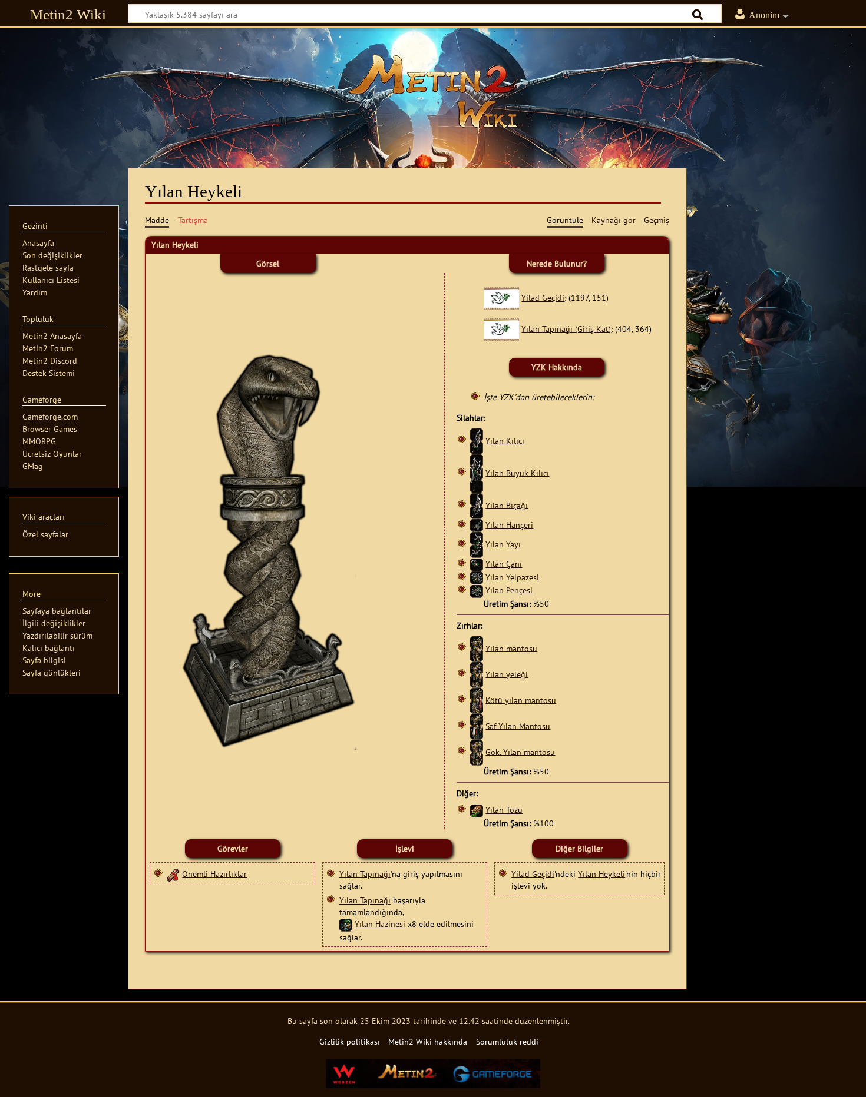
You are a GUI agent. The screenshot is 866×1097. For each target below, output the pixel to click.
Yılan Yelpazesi (512, 577)
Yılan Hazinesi (380, 923)
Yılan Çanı (503, 563)
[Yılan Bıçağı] (476, 504)
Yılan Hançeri (509, 524)
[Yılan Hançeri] (476, 524)
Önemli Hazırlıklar (214, 873)
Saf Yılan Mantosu (517, 725)
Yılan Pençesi (509, 590)
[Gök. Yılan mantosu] (476, 751)
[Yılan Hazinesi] (345, 923)
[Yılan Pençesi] (476, 590)
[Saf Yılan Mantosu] (476, 725)
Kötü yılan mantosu (520, 699)
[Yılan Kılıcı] (476, 440)
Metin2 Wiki (68, 14)
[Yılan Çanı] (476, 563)
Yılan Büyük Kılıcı (517, 472)
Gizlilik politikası (349, 1041)
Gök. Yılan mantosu (520, 751)
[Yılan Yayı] (476, 544)
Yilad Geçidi (542, 297)
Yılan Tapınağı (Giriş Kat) (566, 328)
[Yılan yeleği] (476, 673)
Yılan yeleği (506, 673)
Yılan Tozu (504, 809)
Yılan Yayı (503, 544)
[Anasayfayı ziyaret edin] (433, 91)
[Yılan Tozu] (476, 809)
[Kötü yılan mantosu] (476, 699)
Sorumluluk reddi (507, 1041)
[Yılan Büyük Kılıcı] (476, 472)
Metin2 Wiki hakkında (427, 1041)
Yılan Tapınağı (365, 873)
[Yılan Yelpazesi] (476, 577)
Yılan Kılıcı (504, 440)
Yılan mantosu (511, 647)
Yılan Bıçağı (506, 504)
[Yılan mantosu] (476, 647)
